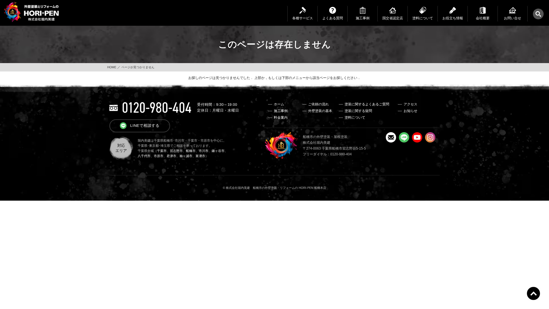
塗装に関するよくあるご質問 (367, 104)
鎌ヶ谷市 (218, 151)
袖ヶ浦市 (185, 156)
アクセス (410, 104)
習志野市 (176, 151)
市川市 (203, 151)
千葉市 (162, 151)
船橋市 (191, 151)
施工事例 (281, 111)
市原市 (158, 156)
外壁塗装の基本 (320, 111)
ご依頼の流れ (318, 104)
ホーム (279, 104)
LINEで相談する (145, 125)
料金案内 (281, 117)
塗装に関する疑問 (358, 111)
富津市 (200, 156)
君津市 (171, 156)
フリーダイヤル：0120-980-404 (327, 154)
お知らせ (410, 111)
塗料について (355, 117)
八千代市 (144, 156)
